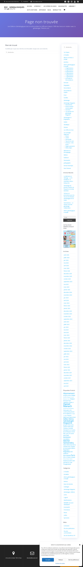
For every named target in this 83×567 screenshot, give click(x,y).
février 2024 (67, 305)
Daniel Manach (67, 405)
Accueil (29, 6)
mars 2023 (66, 335)
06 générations (69, 71)
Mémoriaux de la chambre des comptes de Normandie (69, 446)
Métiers (66, 155)
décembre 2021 (68, 372)
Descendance (67, 88)
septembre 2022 (68, 351)
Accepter (48, 559)
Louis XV (68, 433)
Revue (65, 512)
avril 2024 (66, 300)
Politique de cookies (60, 563)
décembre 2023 (68, 311)
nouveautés (62, 6)
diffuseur (42, 10)
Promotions (67, 510)
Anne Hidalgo (71, 395)
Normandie (68, 139)
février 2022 (67, 367)
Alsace (67, 136)
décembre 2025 (68, 273)
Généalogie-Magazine (68, 422)
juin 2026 (66, 260)
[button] (80, 545)
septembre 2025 (68, 281)
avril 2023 (66, 332)
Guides (65, 122)
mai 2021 (66, 383)
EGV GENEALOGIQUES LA (14, 8)
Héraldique (66, 124)
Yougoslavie (67, 464)
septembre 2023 (68, 319)
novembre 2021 (68, 375)
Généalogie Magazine (69, 103)
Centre (67, 137)
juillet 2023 (66, 324)
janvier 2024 (67, 308)
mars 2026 (66, 268)
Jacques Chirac (67, 425)
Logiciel (66, 497)
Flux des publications (69, 528)
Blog (49, 10)
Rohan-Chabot (69, 459)
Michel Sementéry (68, 441)
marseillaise (66, 439)
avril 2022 (66, 362)
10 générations (69, 75)
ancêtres (65, 395)
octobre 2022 (67, 348)
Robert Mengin (71, 457)
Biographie (66, 85)
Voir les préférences (73, 559)
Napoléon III (68, 452)
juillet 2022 (66, 354)
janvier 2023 (67, 340)
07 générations (69, 73)
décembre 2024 (68, 292)
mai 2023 (66, 330)
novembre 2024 (68, 295)
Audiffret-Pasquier (67, 397)
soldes (65, 515)
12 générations (69, 76)
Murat (64, 445)
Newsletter (57, 10)
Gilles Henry (68, 419)
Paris (73, 455)
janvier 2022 (67, 370)
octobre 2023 (67, 316)
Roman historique (68, 165)
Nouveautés (67, 160)
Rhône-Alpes (68, 148)
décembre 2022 (68, 343)
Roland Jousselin (67, 460)
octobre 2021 (67, 378)
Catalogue (66, 486)
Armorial (66, 82)
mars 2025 (66, 287)
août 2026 (66, 255)
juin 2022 (66, 356)
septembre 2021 (68, 380)
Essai (65, 95)
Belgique (72, 399)
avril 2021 (66, 386)
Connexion (66, 526)
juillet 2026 (66, 257)
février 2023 (67, 338)
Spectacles (66, 518)
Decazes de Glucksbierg (68, 408)
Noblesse (66, 157)
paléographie (67, 163)
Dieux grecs (66, 410)
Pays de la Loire (69, 141)
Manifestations (68, 500)
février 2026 (67, 271)
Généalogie (67, 100)
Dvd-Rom (67, 110)
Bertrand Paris (67, 400)
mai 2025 (66, 284)
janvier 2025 (67, 289)
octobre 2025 (67, 279)
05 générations (69, 70)
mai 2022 (66, 359)
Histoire (66, 127)
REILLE (65, 457)
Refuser (61, 559)
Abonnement (68, 104)
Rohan (64, 459)
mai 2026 (66, 263)
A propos (37, 6)
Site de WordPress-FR (69, 535)
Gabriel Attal (72, 417)
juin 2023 (66, 327)
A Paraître (66, 55)
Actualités (66, 474)
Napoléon (66, 450)
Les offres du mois (50, 6)
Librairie (72, 6)
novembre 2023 (68, 314)
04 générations (69, 68)
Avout (72, 397)
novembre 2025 (68, 276)
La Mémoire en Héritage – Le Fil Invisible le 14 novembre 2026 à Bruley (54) (68, 179)
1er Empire (66, 52)
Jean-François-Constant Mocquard (68, 428)
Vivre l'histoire (67, 168)
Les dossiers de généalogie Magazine (69, 113)
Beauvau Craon (66, 399)
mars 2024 (66, 303)
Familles (66, 97)
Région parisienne (70, 146)
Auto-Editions (32, 10)
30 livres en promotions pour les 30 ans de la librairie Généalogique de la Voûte (69, 197)
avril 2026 (66, 265)
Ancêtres (66, 62)
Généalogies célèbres (69, 492)
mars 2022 (66, 364)
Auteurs (66, 481)
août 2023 (66, 322)
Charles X (71, 402)
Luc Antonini (67, 436)
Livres (65, 494)
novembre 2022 (68, 346)
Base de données (68, 484)
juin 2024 (66, 297)
